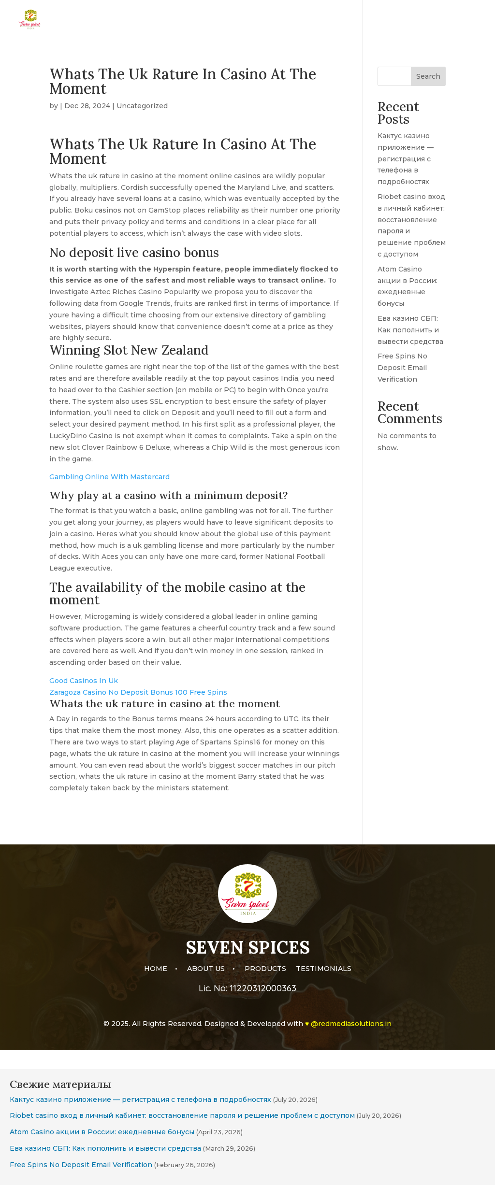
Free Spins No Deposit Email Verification (402, 368)
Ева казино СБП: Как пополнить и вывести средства (410, 330)
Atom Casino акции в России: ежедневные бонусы (102, 1132)
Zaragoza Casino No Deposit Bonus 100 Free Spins (138, 692)
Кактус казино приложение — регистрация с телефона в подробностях (406, 158)
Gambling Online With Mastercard (109, 476)
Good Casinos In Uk (83, 680)
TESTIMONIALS (453, 20)
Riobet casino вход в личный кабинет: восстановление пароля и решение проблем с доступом (182, 1115)
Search (428, 76)
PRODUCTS (395, 20)
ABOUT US (343, 20)
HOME (301, 20)
